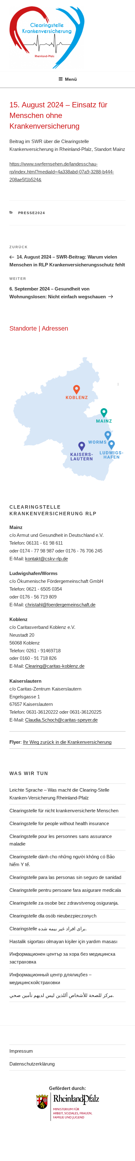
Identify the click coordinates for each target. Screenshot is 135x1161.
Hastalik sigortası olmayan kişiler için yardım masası (63, 941)
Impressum (21, 1051)
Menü (71, 79)
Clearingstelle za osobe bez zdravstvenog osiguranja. (64, 903)
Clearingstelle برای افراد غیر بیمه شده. (48, 928)
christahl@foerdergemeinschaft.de (60, 604)
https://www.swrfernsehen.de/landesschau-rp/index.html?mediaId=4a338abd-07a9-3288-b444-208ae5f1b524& (61, 171)
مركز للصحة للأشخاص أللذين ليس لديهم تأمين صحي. (61, 995)
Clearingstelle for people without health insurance (59, 823)
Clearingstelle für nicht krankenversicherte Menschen (63, 810)
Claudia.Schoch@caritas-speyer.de (61, 719)
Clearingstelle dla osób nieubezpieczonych (52, 915)
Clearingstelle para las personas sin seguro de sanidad (65, 877)
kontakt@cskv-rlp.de (46, 558)
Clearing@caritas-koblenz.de (54, 666)
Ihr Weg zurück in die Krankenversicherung (67, 742)
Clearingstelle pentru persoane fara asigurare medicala (65, 890)
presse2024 (32, 213)
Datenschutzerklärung (32, 1063)
